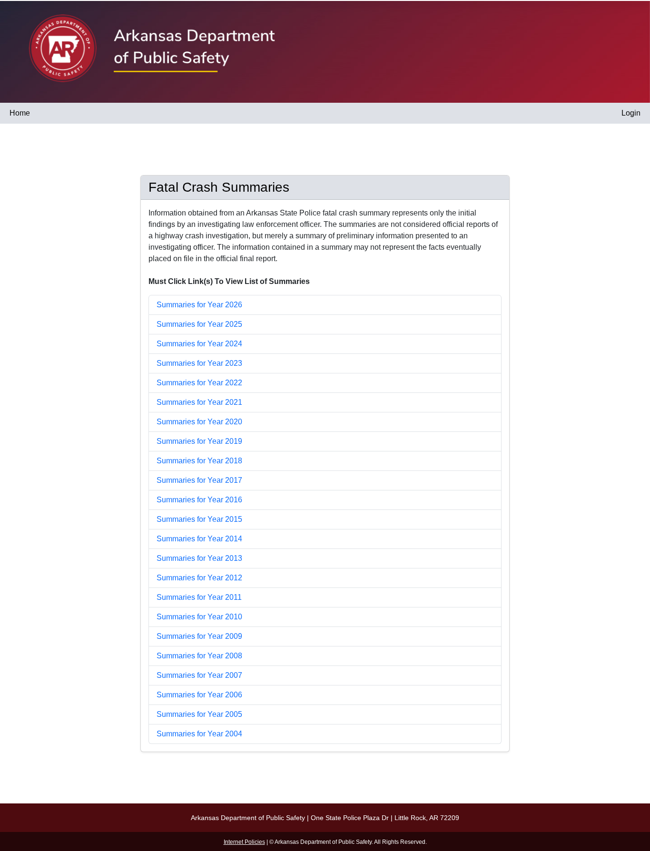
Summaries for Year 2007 (199, 675)
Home (20, 113)
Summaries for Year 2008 (199, 656)
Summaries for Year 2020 (199, 422)
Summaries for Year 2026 (199, 305)
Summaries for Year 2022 (199, 383)
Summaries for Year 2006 (199, 695)
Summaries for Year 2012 (199, 578)
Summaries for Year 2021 (199, 402)
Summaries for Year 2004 (199, 734)
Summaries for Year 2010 (199, 617)
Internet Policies (244, 842)
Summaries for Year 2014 (199, 539)
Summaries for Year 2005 (199, 714)
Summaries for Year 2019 (199, 441)
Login (630, 113)
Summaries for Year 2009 (199, 636)
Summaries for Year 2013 (199, 558)
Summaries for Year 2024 (199, 344)
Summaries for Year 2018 (199, 461)
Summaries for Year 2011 (199, 597)
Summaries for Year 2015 (199, 519)
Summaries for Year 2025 (199, 324)
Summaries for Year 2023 (199, 363)
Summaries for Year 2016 (199, 500)
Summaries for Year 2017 (199, 480)
